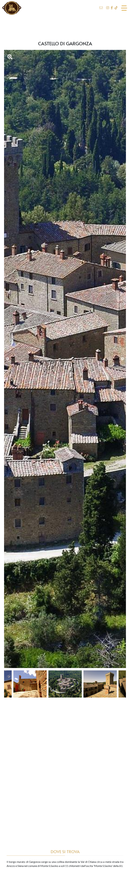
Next (122, 359)
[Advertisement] (65, 26)
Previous (7, 359)
